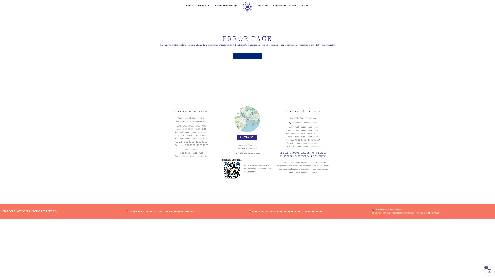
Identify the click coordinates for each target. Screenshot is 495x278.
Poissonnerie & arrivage (226, 5)
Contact (305, 5)
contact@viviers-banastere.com (247, 153)
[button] (238, 114)
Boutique (202, 5)
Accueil (189, 5)
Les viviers (263, 5)
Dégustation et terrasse (284, 5)
